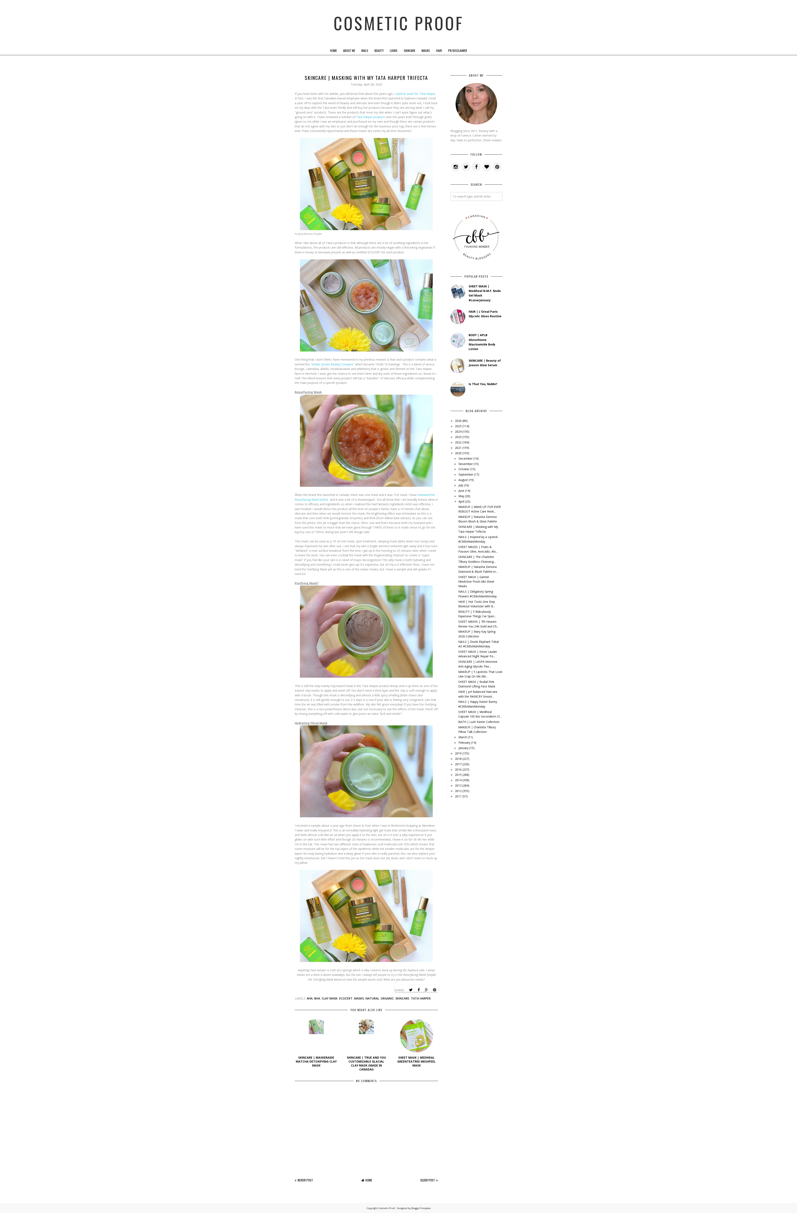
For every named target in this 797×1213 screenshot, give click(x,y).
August (463, 480)
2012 (458, 791)
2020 (458, 453)
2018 (458, 759)
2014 (458, 780)
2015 (458, 775)
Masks (426, 50)
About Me (349, 50)
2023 (458, 437)
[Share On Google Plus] (426, 990)
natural (372, 998)
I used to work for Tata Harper (414, 94)
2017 (458, 764)
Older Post (427, 1180)
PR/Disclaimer (457, 50)
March (462, 737)
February (464, 742)
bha (317, 998)
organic (387, 998)
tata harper (421, 998)
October (463, 469)
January (463, 748)
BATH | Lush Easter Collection (478, 722)
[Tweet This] (410, 990)
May (461, 496)
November (465, 464)
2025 (458, 426)
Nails (364, 50)
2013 (458, 785)
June (461, 491)
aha (310, 998)
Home (333, 50)
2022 (458, 442)
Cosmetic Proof (399, 23)
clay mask (329, 998)
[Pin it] (434, 990)
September (465, 474)
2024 (458, 431)
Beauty (379, 50)
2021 (458, 448)
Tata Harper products (370, 117)
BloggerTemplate (421, 1208)
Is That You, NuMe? (483, 384)
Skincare (409, 50)
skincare (402, 998)
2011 (458, 796)
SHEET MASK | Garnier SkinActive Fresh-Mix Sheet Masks (476, 581)
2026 (458, 421)
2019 (458, 753)
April (461, 501)
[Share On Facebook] (418, 990)
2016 (458, 769)
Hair (439, 50)
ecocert (345, 998)
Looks (393, 50)
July (460, 485)
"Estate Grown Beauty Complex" (332, 364)
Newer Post (305, 1180)
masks (359, 998)
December (465, 458)
